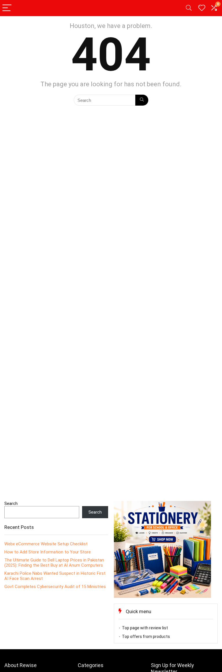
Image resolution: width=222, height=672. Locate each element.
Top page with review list (145, 628)
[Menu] (7, 8)
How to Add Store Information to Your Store (47, 552)
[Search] (189, 8)
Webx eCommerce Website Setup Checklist (46, 543)
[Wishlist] (201, 8)
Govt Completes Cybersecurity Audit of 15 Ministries (55, 586)
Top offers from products (146, 636)
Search (11, 503)
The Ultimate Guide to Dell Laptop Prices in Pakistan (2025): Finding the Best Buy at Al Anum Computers (54, 562)
